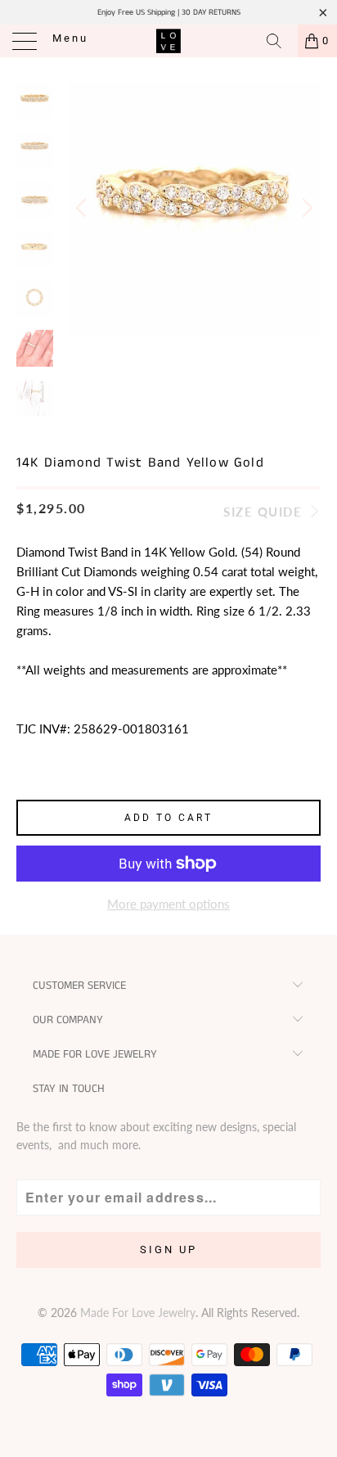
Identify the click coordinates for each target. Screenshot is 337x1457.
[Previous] (83, 208)
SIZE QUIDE (265, 511)
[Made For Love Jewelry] (168, 41)
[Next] (305, 208)
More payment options (168, 903)
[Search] (279, 41)
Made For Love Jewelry (137, 1312)
